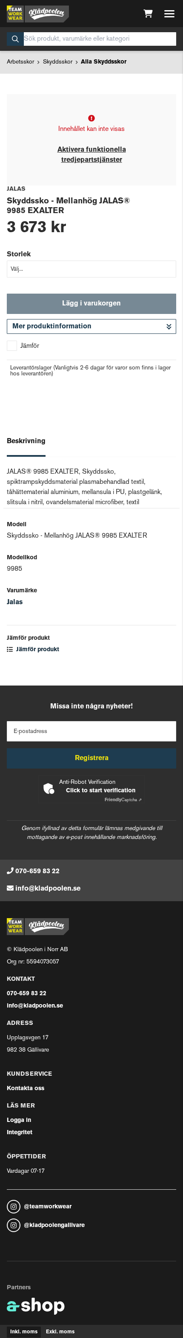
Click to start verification (100, 791)
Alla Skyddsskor (103, 62)
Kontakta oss (25, 1088)
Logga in (19, 1120)
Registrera (92, 758)
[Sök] (15, 39)
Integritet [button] (19, 1132)
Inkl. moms (23, 1332)
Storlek (19, 255)
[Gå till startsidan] (38, 14)
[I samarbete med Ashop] (36, 1306)
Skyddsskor (57, 62)
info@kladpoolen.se (47, 889)
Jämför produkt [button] (36, 649)
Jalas (15, 602)
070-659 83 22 (37, 871)
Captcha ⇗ (123, 800)
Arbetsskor (20, 62)
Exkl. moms (60, 1332)
